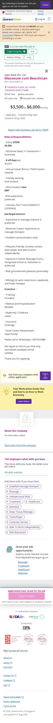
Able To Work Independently (24, 527)
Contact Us (8, 675)
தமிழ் (29, 57)
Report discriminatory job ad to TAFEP (28, 129)
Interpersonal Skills (19, 496)
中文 (32, 51)
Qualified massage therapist (24, 486)
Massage (14, 491)
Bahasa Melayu (14, 57)
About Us (7, 657)
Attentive (14, 506)
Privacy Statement (11, 701)
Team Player (16, 517)
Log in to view (45, 376)
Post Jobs (7, 667)
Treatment (15, 501)
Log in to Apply (26, 596)
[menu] (49, 19)
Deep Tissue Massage (21, 511)
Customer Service (18, 522)
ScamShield (7, 35)
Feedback (7, 680)
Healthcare (34, 501)
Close (45, 4)
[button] (48, 32)
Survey (6, 662)
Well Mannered (17, 532)
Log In (41, 19)
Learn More (23, 401)
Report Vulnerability (12, 697)
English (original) (14, 51)
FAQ (5, 685)
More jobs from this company (20, 445)
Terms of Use (9, 706)
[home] (11, 19)
